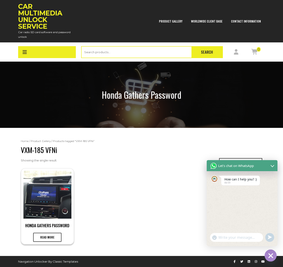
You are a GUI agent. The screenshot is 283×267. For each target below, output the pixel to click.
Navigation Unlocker (33, 261)
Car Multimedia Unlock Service (40, 16)
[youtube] (263, 261)
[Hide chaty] (271, 255)
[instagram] (256, 261)
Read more (47, 237)
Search (207, 52)
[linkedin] (248, 261)
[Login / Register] (236, 53)
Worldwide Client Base (206, 21)
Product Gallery (170, 21)
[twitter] (241, 261)
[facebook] (234, 261)
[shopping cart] (254, 53)
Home (25, 141)
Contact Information (246, 21)
